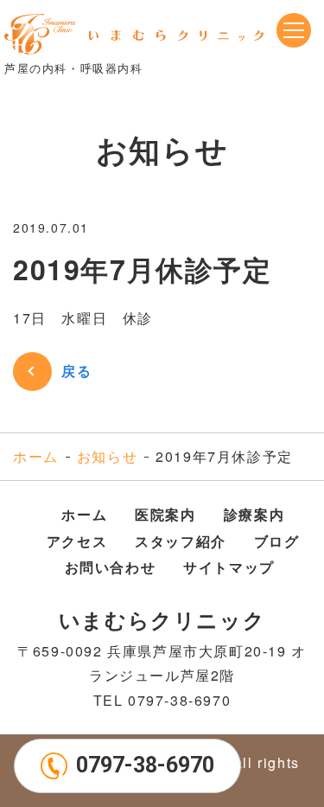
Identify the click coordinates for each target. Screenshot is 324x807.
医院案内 (165, 514)
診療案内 (254, 514)
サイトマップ (229, 567)
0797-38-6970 (145, 765)
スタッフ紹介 (180, 541)
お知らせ (107, 456)
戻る (76, 371)
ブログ (277, 541)
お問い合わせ (110, 567)
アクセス (77, 541)
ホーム (36, 456)
